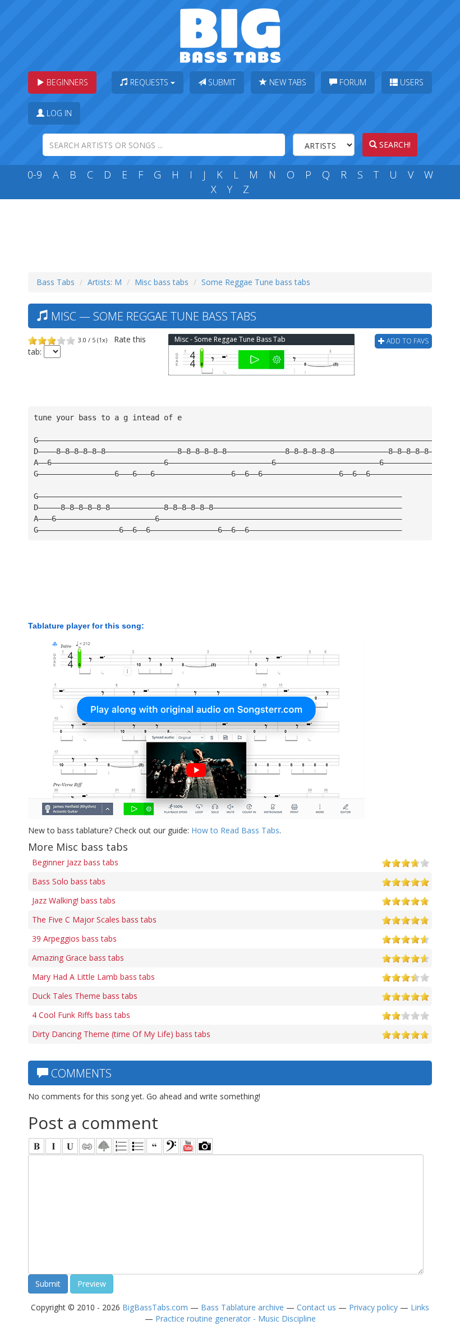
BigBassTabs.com (155, 1307)
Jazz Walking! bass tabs (74, 900)
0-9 (34, 174)
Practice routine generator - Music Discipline (235, 1318)
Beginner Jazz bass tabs (75, 862)
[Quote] (154, 1146)
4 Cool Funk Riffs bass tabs (81, 1015)
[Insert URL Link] (87, 1146)
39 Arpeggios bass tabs (74, 938)
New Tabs (286, 82)
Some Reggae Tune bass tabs (255, 282)
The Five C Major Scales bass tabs (94, 919)
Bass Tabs (55, 282)
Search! (394, 144)
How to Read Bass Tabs (235, 830)
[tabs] (171, 1146)
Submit (221, 82)
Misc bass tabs (161, 282)
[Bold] (36, 1146)
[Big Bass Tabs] (230, 34)
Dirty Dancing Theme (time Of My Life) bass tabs (121, 1034)
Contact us (316, 1307)
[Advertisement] (232, 233)
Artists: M (105, 282)
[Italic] (53, 1146)
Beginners (66, 82)
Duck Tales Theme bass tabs (84, 995)
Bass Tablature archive (242, 1307)
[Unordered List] (137, 1146)
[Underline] (70, 1146)
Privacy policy (373, 1307)
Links (420, 1307)
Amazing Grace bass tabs (78, 957)
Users (411, 82)
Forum (351, 82)
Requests (149, 82)
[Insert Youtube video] (188, 1146)
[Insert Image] (104, 1146)
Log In (58, 113)
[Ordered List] (120, 1146)
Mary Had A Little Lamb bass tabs (93, 976)
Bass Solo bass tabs (68, 881)
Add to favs (407, 341)
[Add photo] (205, 1146)
